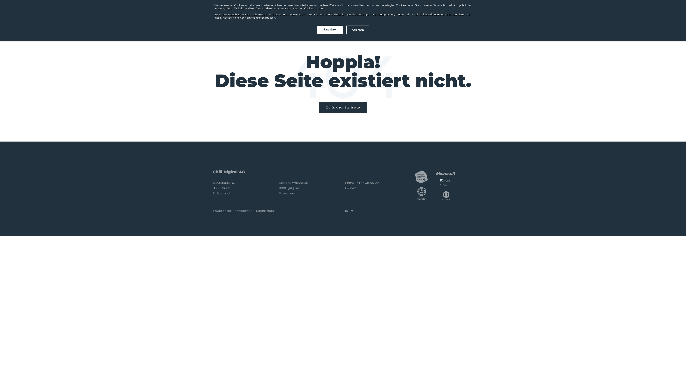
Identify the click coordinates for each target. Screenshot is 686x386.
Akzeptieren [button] (329, 29)
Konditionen (243, 210)
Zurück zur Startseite (343, 107)
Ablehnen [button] (358, 29)
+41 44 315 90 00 (367, 182)
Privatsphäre (222, 210)
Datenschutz (265, 210)
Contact (351, 188)
